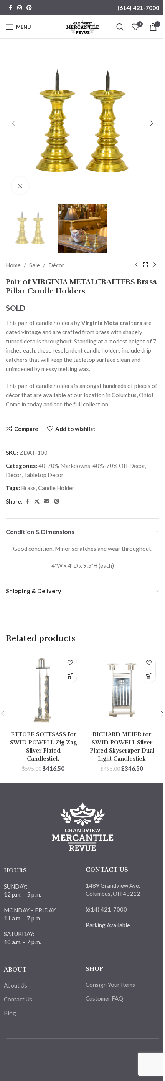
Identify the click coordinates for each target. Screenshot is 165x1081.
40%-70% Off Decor (118, 465)
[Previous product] (136, 265)
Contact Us (18, 999)
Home (13, 265)
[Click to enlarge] (20, 185)
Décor (56, 265)
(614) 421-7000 (138, 7)
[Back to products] (145, 265)
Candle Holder (56, 487)
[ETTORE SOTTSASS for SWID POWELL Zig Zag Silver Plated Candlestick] (43, 689)
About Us (15, 985)
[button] (13, 123)
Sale (34, 265)
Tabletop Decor (44, 474)
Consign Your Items (110, 984)
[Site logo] (83, 26)
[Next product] (154, 265)
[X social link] (37, 501)
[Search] (120, 27)
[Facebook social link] (10, 8)
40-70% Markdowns (64, 465)
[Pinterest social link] (29, 8)
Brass (28, 487)
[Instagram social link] (19, 8)
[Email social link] (47, 501)
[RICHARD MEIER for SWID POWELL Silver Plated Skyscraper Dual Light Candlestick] (121, 689)
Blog (10, 1013)
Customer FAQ (104, 998)
